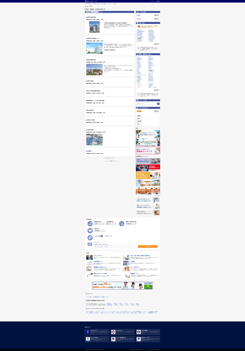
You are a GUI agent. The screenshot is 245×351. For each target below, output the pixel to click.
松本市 (120, 303)
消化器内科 (139, 59)
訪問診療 (150, 85)
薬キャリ (113, 312)
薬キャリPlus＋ (134, 312)
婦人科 (150, 69)
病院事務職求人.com (152, 312)
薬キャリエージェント (105, 312)
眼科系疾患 (151, 30)
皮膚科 (150, 66)
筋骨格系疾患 (139, 34)
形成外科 (150, 62)
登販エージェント (142, 312)
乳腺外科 (139, 80)
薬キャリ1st (119, 312)
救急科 (138, 81)
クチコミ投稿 (88, 296)
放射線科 (139, 72)
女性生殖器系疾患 (152, 37)
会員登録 (158, 1)
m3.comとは (157, 349)
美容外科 (139, 63)
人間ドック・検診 (152, 87)
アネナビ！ (145, 311)
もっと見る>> (157, 195)
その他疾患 (151, 41)
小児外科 (139, 66)
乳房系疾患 (139, 35)
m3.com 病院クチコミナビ (126, 311)
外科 (149, 61)
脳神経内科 (139, 58)
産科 (138, 69)
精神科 (150, 56)
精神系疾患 (139, 41)
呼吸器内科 (151, 58)
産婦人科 (150, 67)
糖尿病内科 (151, 78)
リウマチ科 (151, 73)
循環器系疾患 (139, 32)
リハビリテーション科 (141, 74)
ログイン (153, 1)
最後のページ (113, 161)
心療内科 (139, 73)
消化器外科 (151, 76)
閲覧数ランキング (105, 296)
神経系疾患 (139, 30)
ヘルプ (147, 349)
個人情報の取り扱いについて (140, 349)
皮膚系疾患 (151, 34)
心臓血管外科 (151, 65)
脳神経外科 (151, 63)
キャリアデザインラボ (114, 311)
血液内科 (139, 76)
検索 (148, 246)
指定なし (139, 18)
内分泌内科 (151, 77)
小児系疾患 (139, 39)
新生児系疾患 (151, 38)
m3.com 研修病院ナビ (137, 311)
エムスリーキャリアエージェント (101, 311)
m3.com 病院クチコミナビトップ (106, 3)
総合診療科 (151, 84)
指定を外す (156, 15)
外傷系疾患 (151, 39)
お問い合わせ (151, 349)
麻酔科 (150, 74)
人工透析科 (139, 78)
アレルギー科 (151, 72)
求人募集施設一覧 (96, 296)
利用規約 (132, 349)
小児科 (138, 61)
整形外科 (139, 62)
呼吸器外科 (139, 65)
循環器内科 (151, 59)
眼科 (138, 70)
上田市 (126, 303)
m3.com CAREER (89, 311)
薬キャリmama (126, 312)
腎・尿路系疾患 (140, 37)
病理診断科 (151, 80)
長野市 (115, 303)
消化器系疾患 (151, 32)
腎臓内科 (139, 77)
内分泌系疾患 (151, 35)
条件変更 (139, 111)
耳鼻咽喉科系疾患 (140, 31)
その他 (138, 83)
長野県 (138, 15)
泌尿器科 (139, 67)
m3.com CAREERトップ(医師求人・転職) (92, 3)
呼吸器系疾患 (151, 31)
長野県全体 (109, 303)
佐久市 (131, 303)
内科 (138, 56)
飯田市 (137, 303)
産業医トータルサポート (94, 312)
